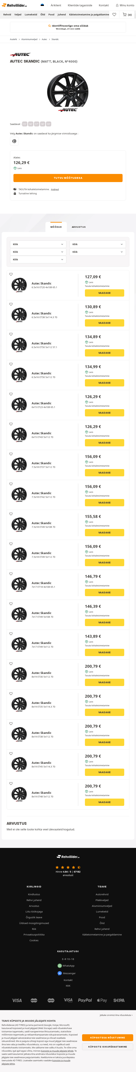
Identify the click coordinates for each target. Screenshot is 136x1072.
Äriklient (56, 5)
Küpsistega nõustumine (107, 1037)
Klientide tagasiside (80, 5)
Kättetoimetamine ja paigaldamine (89, 14)
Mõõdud (56, 227)
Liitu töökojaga (34, 911)
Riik (34, 928)
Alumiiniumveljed (102, 905)
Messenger (69, 973)
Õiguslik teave (34, 917)
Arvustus (79, 227)
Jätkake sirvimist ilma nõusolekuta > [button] (116, 1015)
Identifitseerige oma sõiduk (69, 27)
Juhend (62, 14)
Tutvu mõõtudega (68, 177)
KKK (68, 985)
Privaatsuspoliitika (34, 934)
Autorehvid (102, 894)
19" (48, 124)
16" (31, 124)
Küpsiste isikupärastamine (107, 1046)
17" (36, 124)
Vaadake (104, 292)
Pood (51, 14)
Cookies (34, 940)
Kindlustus (34, 894)
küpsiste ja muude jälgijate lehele (57, 1050)
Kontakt (104, 5)
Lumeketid (31, 14)
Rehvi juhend (34, 900)
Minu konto (127, 5)
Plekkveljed (102, 900)
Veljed (17, 14)
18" (42, 124)
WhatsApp (68, 965)
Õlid (42, 14)
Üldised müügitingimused (34, 923)
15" (25, 124)
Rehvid (7, 14)
